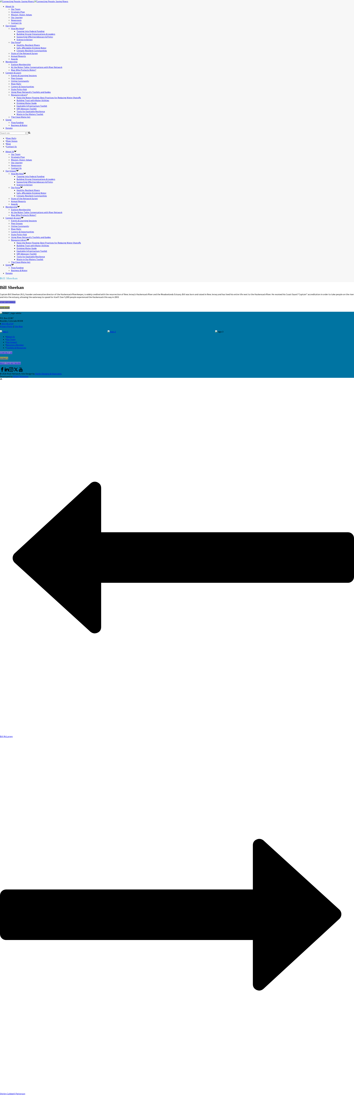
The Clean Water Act (20, 117)
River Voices (11, 141)
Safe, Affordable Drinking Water (31, 47)
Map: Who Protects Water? (23, 70)
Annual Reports (18, 56)
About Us (10, 6)
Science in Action (24, 39)
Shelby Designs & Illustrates (48, 373)
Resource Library (19, 94)
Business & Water (19, 125)
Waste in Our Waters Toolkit (30, 114)
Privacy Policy (6, 326)
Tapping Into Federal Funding (31, 31)
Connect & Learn (13, 72)
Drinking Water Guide (27, 103)
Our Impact (11, 25)
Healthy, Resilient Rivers (28, 45)
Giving (8, 119)
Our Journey (17, 17)
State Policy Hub (19, 89)
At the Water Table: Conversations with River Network (36, 67)
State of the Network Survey (24, 53)
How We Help (17, 28)
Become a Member (15, 345)
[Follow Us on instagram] (11, 371)
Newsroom (16, 20)
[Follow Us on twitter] (16, 371)
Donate (9, 128)
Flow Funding (17, 122)
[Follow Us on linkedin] (6, 371)
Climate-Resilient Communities (32, 50)
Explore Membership (21, 64)
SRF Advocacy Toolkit (27, 108)
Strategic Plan (18, 12)
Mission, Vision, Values (21, 14)
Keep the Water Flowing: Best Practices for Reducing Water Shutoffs (49, 97)
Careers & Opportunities (22, 86)
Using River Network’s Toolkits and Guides (31, 92)
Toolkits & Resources (16, 347)
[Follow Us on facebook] (2, 371)
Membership (11, 61)
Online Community (20, 81)
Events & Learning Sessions (24, 75)
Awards (14, 59)
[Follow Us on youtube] (21, 371)
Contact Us (16, 23)
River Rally (16, 83)
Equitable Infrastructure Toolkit (32, 106)
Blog (8, 143)
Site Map (19, 326)
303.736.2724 (7, 323)
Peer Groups (17, 78)
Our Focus (15, 42)
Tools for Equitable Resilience (31, 111)
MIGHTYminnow (20, 376)
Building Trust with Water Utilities (33, 100)
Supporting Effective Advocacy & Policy (35, 36)
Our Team (15, 9)
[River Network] (34, 1)
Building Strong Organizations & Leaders (36, 34)
